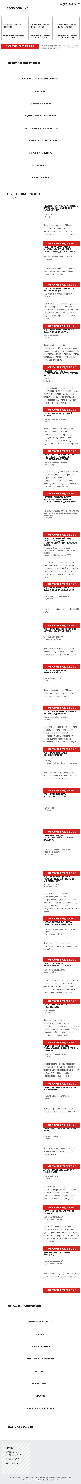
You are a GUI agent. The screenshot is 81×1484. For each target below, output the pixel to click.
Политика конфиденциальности (61, 1478)
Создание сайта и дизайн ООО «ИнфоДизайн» (38, 1480)
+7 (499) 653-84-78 (70, 4)
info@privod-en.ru (11, 1463)
